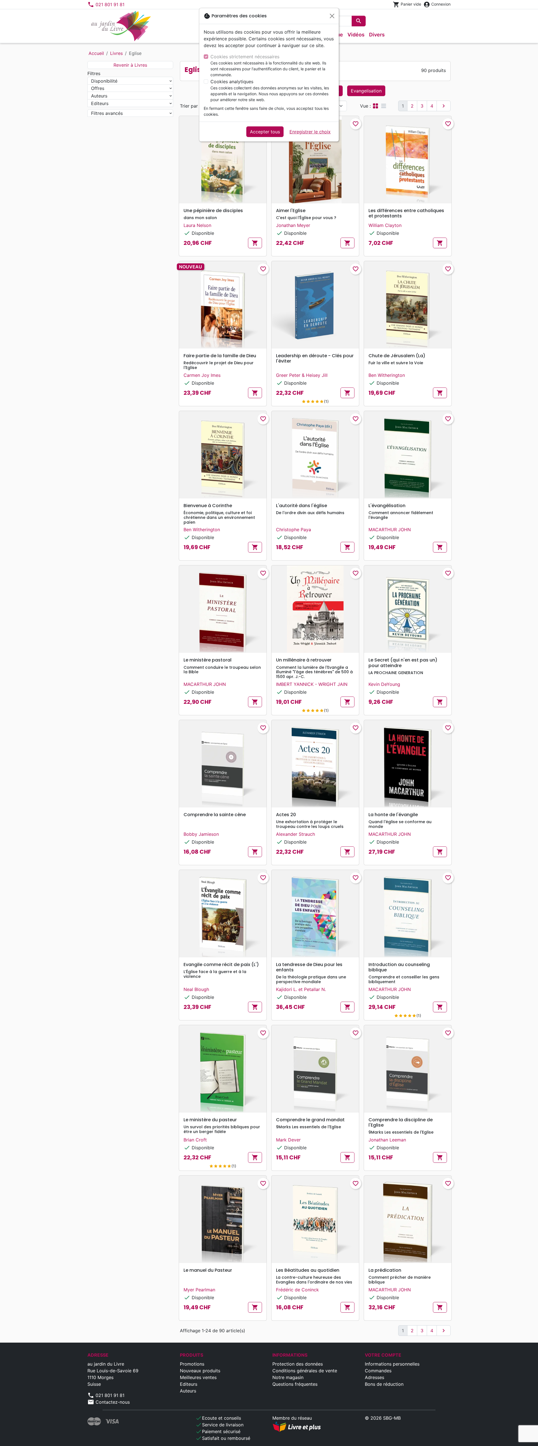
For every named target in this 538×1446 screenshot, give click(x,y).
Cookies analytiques (231, 81)
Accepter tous (265, 131)
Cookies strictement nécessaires (244, 56)
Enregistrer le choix (310, 131)
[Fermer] (332, 15)
